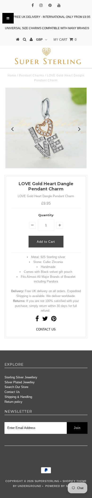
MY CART (65, 39)
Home (12, 75)
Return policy (13, 402)
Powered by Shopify (62, 486)
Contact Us (12, 392)
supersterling (47, 481)
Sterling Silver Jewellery (20, 377)
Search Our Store (16, 387)
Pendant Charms (31, 75)
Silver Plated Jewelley (19, 382)
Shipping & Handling (18, 397)
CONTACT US (46, 329)
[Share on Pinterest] (53, 320)
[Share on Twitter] (45, 320)
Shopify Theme (75, 481)
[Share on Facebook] (37, 320)
